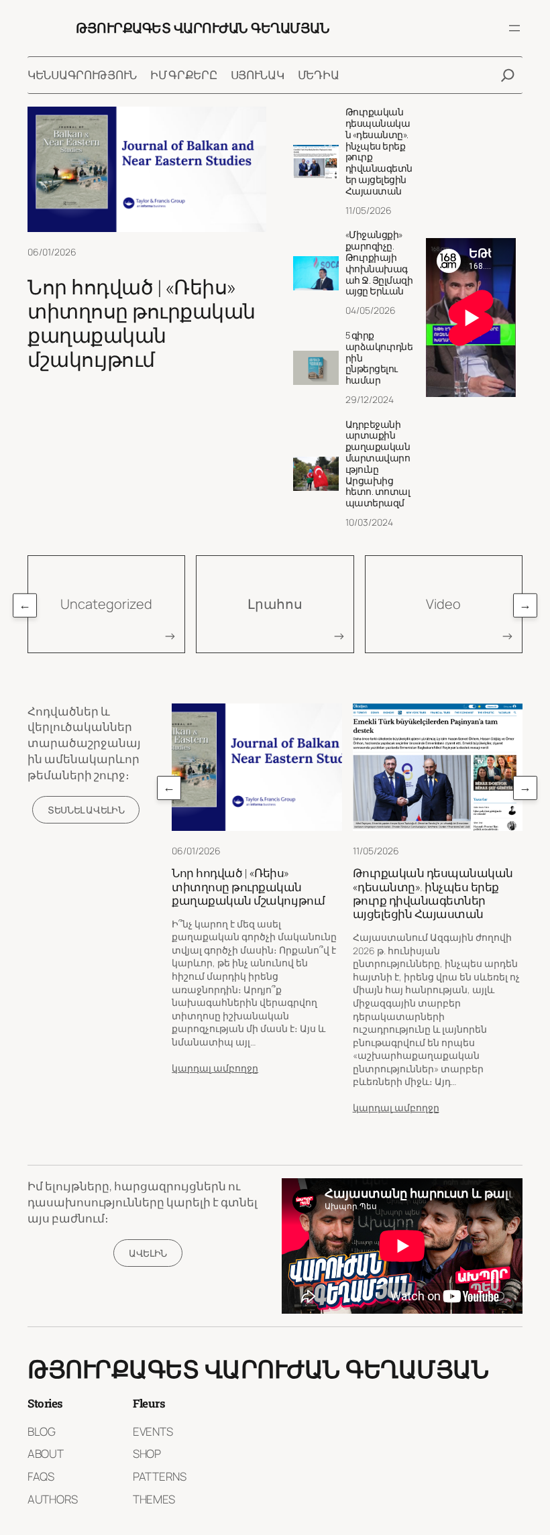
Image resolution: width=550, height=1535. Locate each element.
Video (443, 604)
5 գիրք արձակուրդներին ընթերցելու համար (379, 358)
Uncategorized (106, 604)
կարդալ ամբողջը (215, 1068)
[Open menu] (514, 28)
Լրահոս (275, 604)
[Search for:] (507, 75)
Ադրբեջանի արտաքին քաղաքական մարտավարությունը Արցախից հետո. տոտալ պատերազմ (377, 464)
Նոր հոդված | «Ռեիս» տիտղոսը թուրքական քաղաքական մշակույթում (142, 323)
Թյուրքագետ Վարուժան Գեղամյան (202, 27)
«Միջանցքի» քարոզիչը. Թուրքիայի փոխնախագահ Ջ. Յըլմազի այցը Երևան (379, 263)
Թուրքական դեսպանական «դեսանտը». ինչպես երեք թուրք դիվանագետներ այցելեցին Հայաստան (378, 151)
